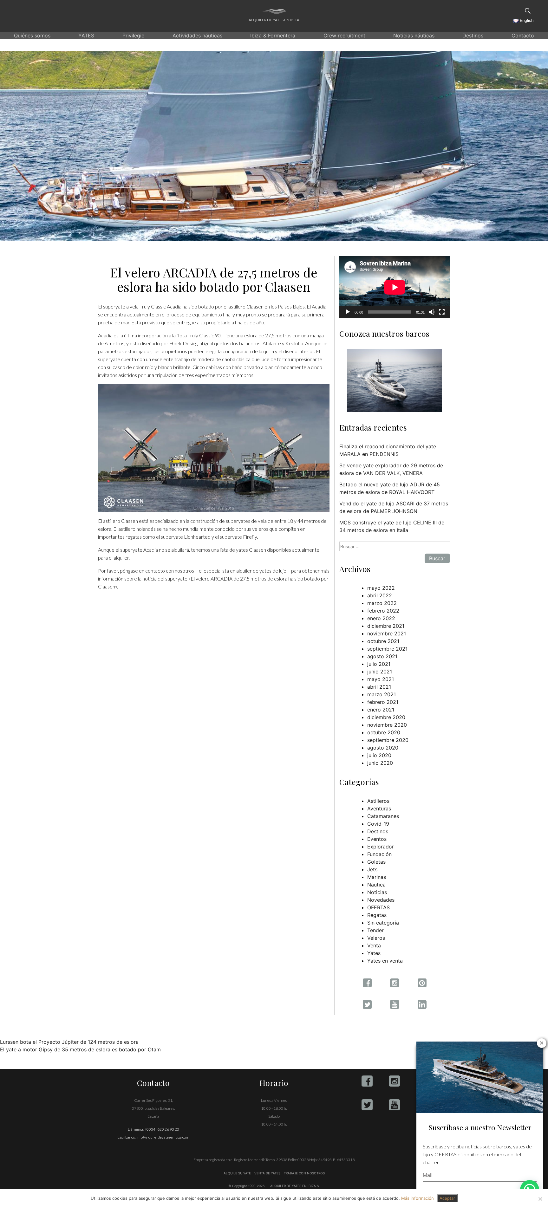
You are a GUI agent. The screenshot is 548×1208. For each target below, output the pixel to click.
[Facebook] (367, 1081)
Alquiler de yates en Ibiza (274, 19)
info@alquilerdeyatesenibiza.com (162, 1137)
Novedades (381, 900)
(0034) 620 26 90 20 (162, 1129)
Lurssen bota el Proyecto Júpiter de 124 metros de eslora (69, 1042)
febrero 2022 (383, 610)
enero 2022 (381, 618)
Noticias (377, 892)
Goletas (376, 862)
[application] (394, 287)
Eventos (377, 839)
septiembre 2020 (387, 740)
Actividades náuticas (197, 35)
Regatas (377, 915)
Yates (374, 953)
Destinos (472, 35)
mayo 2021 (380, 679)
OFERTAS (378, 907)
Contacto (523, 35)
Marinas (376, 877)
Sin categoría (383, 922)
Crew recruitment (344, 35)
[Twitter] (367, 1104)
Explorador (380, 846)
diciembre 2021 (385, 626)
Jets (372, 869)
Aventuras (379, 808)
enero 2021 (380, 709)
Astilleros (378, 801)
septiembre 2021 (387, 649)
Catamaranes (383, 816)
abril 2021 (379, 687)
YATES (86, 35)
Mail (428, 1175)
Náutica (376, 884)
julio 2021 (378, 664)
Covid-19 (378, 824)
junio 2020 (380, 763)
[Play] (347, 312)
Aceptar (447, 1198)
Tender (375, 930)
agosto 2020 (382, 747)
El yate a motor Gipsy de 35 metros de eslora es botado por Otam (80, 1049)
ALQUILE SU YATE (238, 1173)
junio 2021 (379, 671)
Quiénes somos (32, 35)
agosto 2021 (382, 656)
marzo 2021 (381, 694)
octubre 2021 (383, 641)
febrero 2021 (382, 702)
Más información (417, 1198)
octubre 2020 (383, 732)
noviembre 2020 (387, 725)
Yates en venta (385, 961)
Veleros (376, 938)
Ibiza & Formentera (272, 35)
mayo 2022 (381, 588)
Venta (374, 945)
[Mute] (431, 312)
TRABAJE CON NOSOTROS (304, 1173)
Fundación (379, 854)
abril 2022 (379, 595)
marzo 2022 (382, 603)
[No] (540, 1199)
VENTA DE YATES (267, 1173)
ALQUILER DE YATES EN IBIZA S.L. (296, 1186)
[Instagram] (394, 1081)
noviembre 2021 (386, 633)
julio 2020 (379, 755)
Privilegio (133, 35)
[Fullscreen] (442, 312)
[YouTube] (394, 1104)
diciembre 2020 (386, 717)
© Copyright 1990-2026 (246, 1186)
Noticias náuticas (413, 35)
